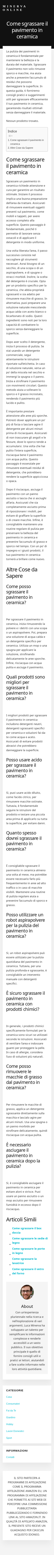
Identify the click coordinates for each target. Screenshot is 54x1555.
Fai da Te (11, 1410)
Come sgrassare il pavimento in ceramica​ (27, 142)
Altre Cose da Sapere (21, 147)
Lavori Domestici (15, 1431)
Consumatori (13, 1403)
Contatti (10, 1457)
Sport (9, 1438)
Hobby (9, 1424)
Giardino (10, 1417)
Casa (9, 1397)
